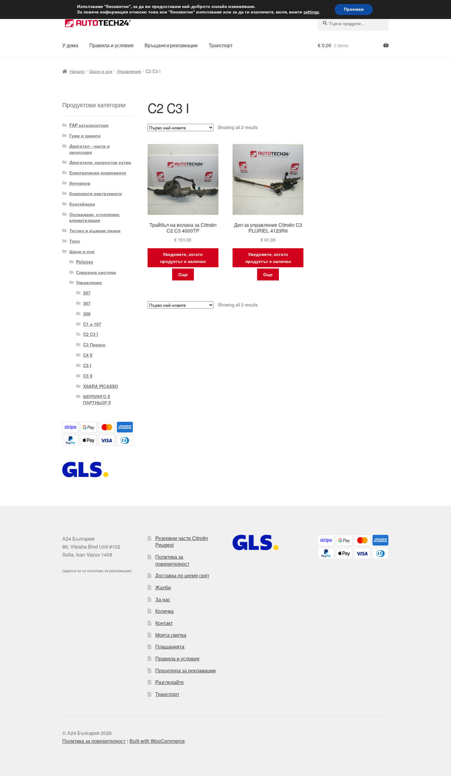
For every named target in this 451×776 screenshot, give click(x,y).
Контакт (164, 622)
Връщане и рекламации (171, 45)
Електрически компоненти (97, 172)
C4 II (87, 355)
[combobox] (353, 23)
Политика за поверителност (172, 560)
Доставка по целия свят (182, 575)
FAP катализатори (89, 125)
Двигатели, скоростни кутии (100, 162)
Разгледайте (169, 682)
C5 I (87, 365)
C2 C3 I (90, 334)
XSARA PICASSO (100, 386)
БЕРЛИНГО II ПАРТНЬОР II (97, 399)
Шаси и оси (100, 71)
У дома (70, 45)
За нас (162, 599)
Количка (164, 610)
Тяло (74, 241)
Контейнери (82, 204)
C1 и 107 (92, 324)
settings (311, 12)
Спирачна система (96, 272)
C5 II (87, 376)
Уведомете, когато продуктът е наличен (183, 257)
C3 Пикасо (94, 344)
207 (87, 293)
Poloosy (84, 262)
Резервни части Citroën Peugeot (181, 541)
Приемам (354, 9)
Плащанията (169, 646)
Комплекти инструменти (95, 193)
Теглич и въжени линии (95, 230)
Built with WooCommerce (157, 740)
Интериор (80, 183)
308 (87, 313)
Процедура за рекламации (185, 670)
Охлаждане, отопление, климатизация (94, 217)
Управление (129, 71)
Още (183, 274)
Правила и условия (111, 45)
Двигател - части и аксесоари (89, 149)
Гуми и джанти (85, 135)
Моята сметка (170, 634)
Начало (77, 71)
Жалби (163, 587)
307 (87, 303)
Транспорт (221, 45)
